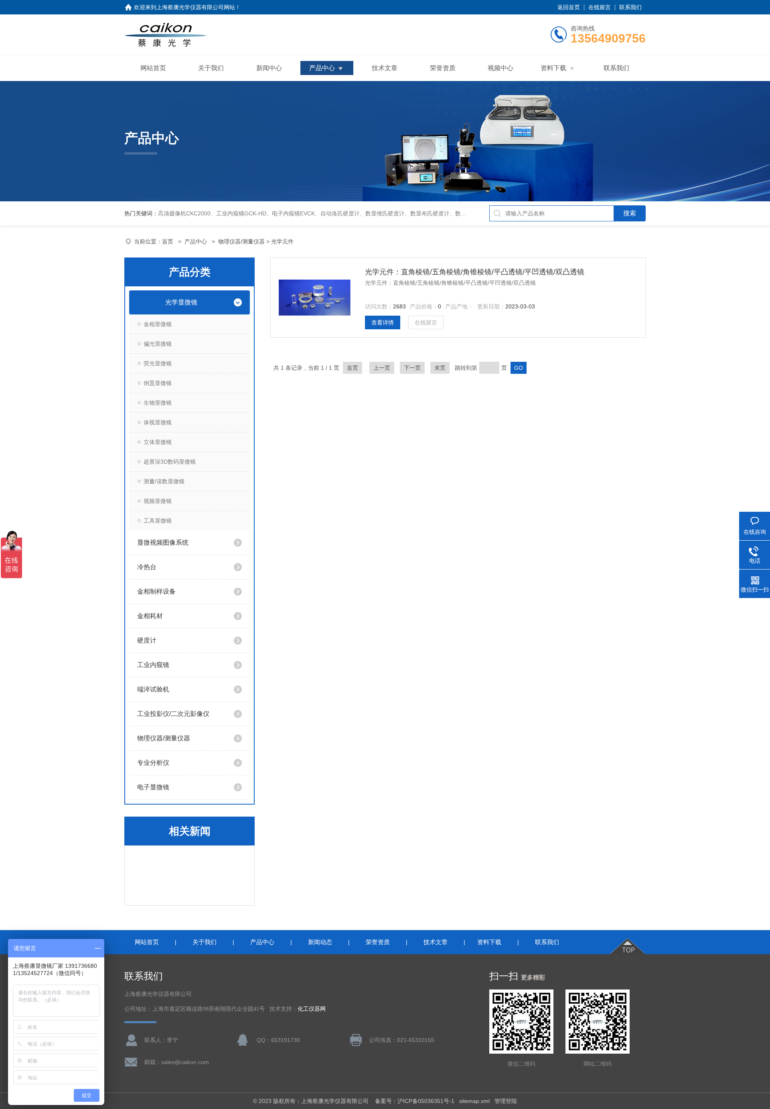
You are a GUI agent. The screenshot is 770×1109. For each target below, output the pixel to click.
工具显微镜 (158, 520)
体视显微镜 (158, 422)
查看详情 (382, 322)
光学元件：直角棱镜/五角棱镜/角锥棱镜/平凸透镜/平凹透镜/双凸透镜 (474, 272)
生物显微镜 (158, 402)
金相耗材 (150, 615)
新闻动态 (320, 942)
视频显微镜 (158, 501)
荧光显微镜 (158, 363)
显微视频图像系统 (162, 542)
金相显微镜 (158, 324)
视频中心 (500, 68)
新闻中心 (269, 68)
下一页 (412, 368)
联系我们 (630, 7)
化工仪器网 (312, 1009)
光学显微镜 (181, 302)
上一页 (381, 368)
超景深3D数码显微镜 (170, 461)
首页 (168, 241)
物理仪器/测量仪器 (241, 241)
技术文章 (384, 68)
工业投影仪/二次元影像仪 (173, 713)
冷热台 (146, 567)
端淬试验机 (153, 689)
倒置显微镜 (158, 383)
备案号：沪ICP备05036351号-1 (414, 1101)
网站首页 (153, 68)
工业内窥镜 (153, 664)
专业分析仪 (153, 762)
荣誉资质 (443, 68)
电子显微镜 (153, 787)
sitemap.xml (474, 1101)
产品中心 (322, 68)
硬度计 (146, 640)
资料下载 (553, 68)
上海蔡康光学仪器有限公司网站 (195, 7)
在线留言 (599, 7)
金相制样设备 (156, 591)
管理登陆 (505, 1101)
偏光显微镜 (158, 344)
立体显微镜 (158, 442)
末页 (440, 368)
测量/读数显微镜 (164, 481)
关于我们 (211, 68)
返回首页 (568, 7)
